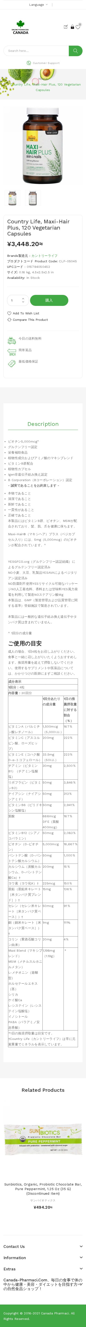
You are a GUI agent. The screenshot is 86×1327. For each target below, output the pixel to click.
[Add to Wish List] (43, 1174)
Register (67, 26)
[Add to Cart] (34, 1174)
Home (43, 78)
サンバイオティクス (43, 1200)
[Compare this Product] (51, 1174)
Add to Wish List (26, 313)
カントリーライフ (44, 256)
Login (73, 26)
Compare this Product (30, 319)
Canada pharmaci (55, 1313)
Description (43, 424)
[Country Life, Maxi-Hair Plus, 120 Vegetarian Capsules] (12, 198)
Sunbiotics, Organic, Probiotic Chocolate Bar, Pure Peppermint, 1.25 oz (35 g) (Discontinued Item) (43, 1189)
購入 (49, 300)
